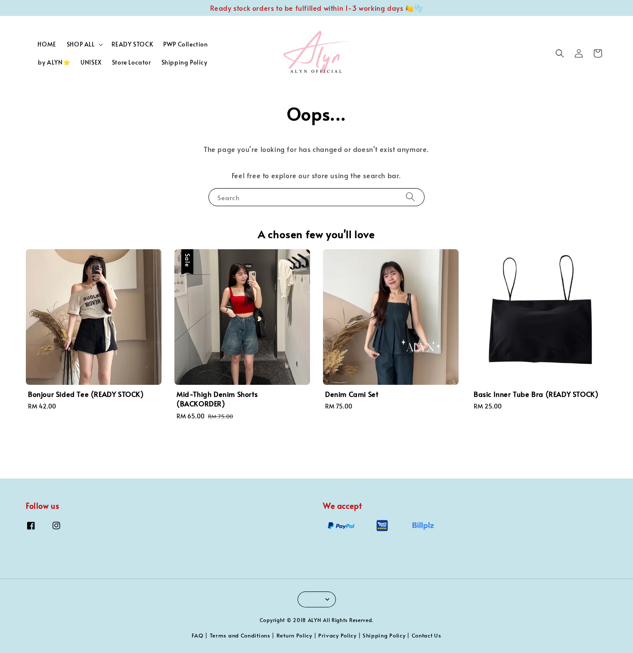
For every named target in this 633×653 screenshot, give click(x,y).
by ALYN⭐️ (54, 62)
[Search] (410, 197)
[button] (559, 53)
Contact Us (426, 635)
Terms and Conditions (240, 635)
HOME (46, 44)
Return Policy (294, 635)
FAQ (197, 635)
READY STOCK (132, 44)
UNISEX (91, 62)
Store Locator (131, 62)
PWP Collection (185, 44)
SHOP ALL (81, 44)
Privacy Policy (337, 635)
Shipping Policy (184, 62)
